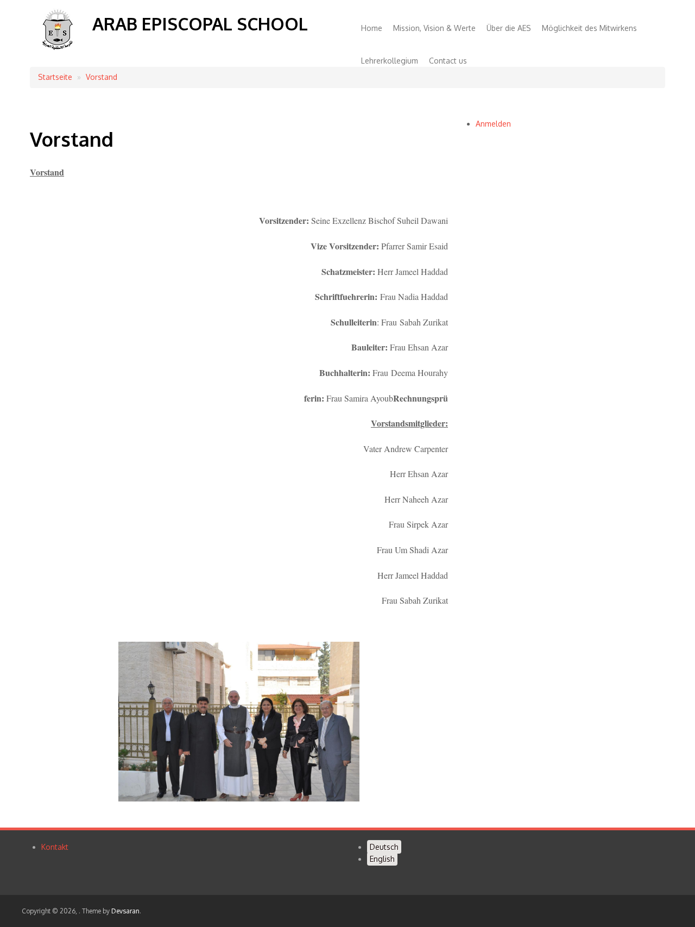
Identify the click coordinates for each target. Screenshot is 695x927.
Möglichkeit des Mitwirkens (589, 28)
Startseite (55, 77)
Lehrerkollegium (389, 60)
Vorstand (101, 77)
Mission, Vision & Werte (434, 28)
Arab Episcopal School (200, 23)
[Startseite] (57, 49)
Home (371, 28)
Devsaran (125, 911)
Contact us (448, 60)
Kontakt (54, 846)
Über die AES (508, 28)
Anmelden (493, 123)
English (382, 858)
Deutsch (384, 846)
